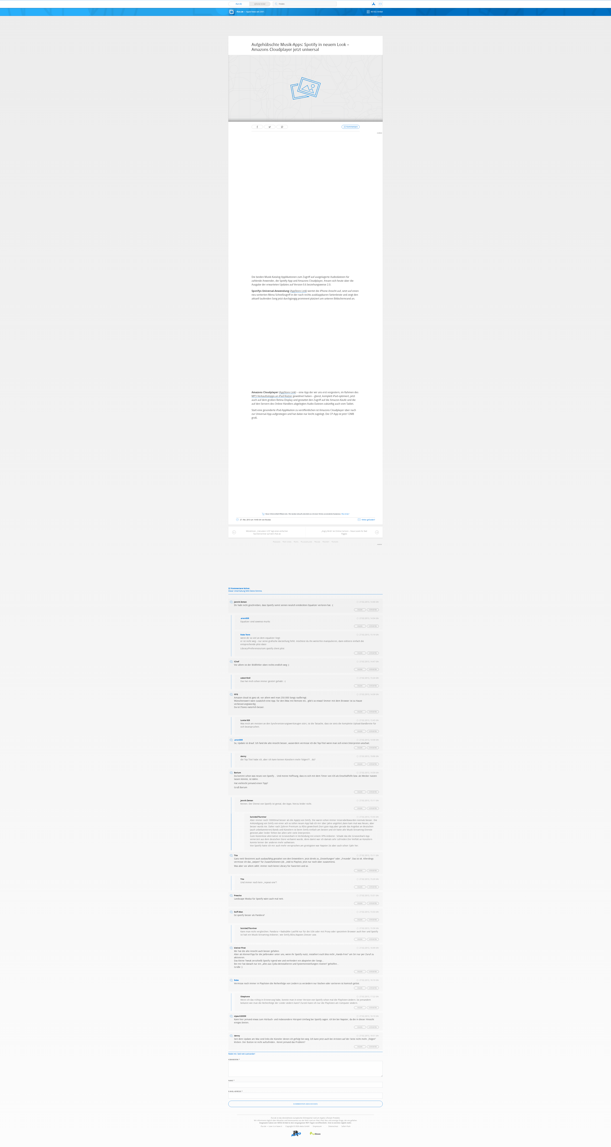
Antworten (373, 610)
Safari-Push (345, 1126)
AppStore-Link (298, 290)
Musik (317, 542)
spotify (326, 542)
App (373, 4)
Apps (296, 542)
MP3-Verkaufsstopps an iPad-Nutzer (272, 396)
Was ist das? (345, 514)
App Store (287, 542)
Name (231, 1080)
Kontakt (380, 4)
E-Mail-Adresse (235, 1091)
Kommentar (234, 1059)
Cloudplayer (307, 542)
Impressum (317, 1126)
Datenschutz (333, 1126)
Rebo (236, 980)
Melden (359, 610)
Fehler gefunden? (368, 520)
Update (335, 542)
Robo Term (245, 635)
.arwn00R (244, 618)
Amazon (277, 542)
